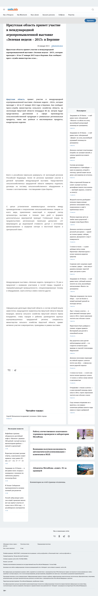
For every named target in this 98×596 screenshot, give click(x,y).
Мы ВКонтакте (22, 15)
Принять (90, 20)
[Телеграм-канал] (64, 536)
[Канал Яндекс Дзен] (68, 536)
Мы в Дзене (35, 15)
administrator (57, 46)
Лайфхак (61, 15)
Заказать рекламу (48, 15)
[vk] (9, 370)
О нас (21, 548)
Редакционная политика (44, 544)
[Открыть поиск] (93, 9)
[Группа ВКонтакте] (54, 536)
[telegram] (16, 370)
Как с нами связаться (9, 548)
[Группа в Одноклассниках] (59, 536)
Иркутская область (15, 99)
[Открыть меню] (4, 9)
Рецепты (71, 15)
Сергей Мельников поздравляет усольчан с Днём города (26, 417)
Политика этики (24, 544)
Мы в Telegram (8, 15)
